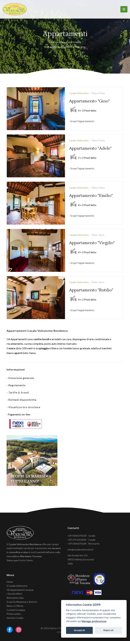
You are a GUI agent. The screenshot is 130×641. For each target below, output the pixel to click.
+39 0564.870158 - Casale (81, 535)
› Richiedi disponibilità (21, 399)
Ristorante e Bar (15, 597)
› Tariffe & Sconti (18, 392)
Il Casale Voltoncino (17, 585)
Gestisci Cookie (15, 617)
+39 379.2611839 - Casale (81, 539)
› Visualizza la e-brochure (23, 407)
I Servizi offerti (14, 593)
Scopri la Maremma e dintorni (22, 601)
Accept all (79, 630)
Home (10, 581)
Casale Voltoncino (79, 93)
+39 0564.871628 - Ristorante (84, 543)
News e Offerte (15, 605)
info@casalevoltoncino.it (80, 549)
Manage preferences (94, 621)
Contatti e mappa (16, 609)
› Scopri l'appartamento (81, 121)
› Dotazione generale (20, 377)
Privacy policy (14, 613)
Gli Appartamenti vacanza (20, 589)
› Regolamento (16, 385)
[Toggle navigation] (123, 9)
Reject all (108, 630)
